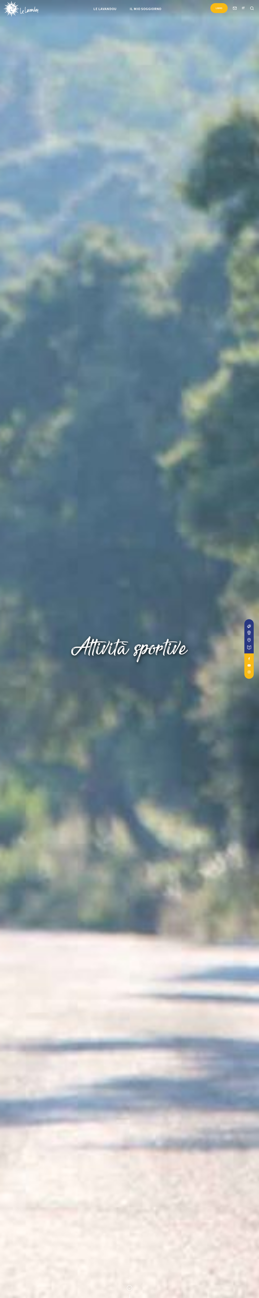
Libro (219, 8)
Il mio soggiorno (145, 9)
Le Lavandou (105, 9)
